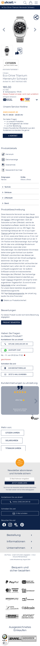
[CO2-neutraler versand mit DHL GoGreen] (22, 639)
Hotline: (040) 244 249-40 (18, 344)
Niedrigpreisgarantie (16, 293)
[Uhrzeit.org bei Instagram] (10, 525)
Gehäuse (8, 192)
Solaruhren (11, 440)
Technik (7, 187)
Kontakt (13, 136)
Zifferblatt (8, 198)
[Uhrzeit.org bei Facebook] (4, 525)
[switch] (5, 643)
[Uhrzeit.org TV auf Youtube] (16, 525)
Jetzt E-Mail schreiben (17, 374)
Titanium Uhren (13, 448)
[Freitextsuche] (25, 3)
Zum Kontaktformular (17, 368)
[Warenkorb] (30, 3)
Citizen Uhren (12, 433)
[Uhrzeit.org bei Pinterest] (22, 525)
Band (6, 203)
